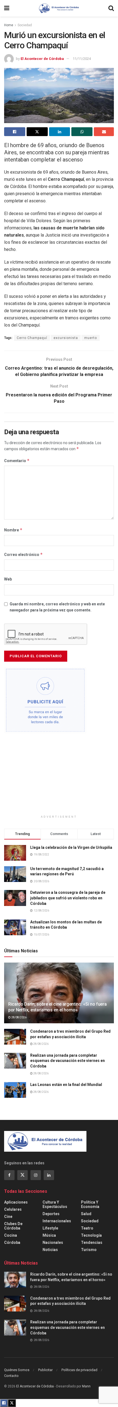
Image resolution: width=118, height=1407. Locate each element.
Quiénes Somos (16, 1370)
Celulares (13, 1209)
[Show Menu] (6, 8)
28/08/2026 (19, 1017)
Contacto (11, 1376)
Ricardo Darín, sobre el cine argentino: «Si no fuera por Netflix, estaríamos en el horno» (57, 1007)
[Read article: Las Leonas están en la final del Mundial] (15, 1090)
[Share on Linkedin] (59, 131)
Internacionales (57, 1221)
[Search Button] (111, 8)
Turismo (89, 1249)
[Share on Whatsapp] (81, 131)
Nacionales (53, 1242)
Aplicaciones (16, 1202)
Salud (86, 1214)
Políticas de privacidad (79, 1370)
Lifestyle (50, 1228)
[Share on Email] (104, 131)
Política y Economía (90, 1204)
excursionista (66, 338)
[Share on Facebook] (14, 131)
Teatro (87, 1228)
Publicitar (45, 1370)
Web (8, 579)
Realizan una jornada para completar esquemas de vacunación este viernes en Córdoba (67, 1060)
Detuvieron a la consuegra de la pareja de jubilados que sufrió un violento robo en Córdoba (67, 897)
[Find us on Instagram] (35, 1175)
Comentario (17, 460)
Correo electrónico (23, 554)
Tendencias (91, 1242)
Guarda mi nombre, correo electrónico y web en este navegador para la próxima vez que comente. (57, 607)
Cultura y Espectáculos (55, 1204)
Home (8, 25)
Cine (8, 1216)
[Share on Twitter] (37, 131)
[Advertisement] (59, 776)
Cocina (10, 1235)
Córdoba (12, 1242)
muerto (90, 338)
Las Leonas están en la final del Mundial (66, 1084)
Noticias (50, 1249)
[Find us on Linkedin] (49, 1175)
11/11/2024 (82, 59)
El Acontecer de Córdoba (42, 59)
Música (49, 1235)
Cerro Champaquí (32, 338)
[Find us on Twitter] (22, 1175)
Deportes (51, 1214)
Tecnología (91, 1235)
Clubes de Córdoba (13, 1225)
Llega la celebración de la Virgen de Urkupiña (71, 847)
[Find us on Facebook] (9, 1175)
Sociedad (25, 25)
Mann (86, 1386)
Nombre (13, 529)
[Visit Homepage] (59, 8)
